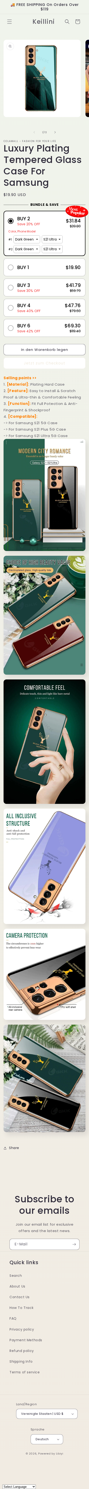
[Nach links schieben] (34, 132)
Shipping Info (21, 1361)
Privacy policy (21, 1329)
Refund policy (21, 1350)
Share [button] (14, 1147)
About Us (17, 1286)
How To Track (21, 1307)
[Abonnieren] (74, 1244)
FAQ (13, 1318)
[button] (9, 21)
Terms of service (24, 1372)
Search (15, 1275)
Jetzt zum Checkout (44, 363)
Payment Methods (25, 1340)
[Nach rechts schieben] (55, 132)
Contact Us (19, 1297)
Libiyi (59, 1453)
